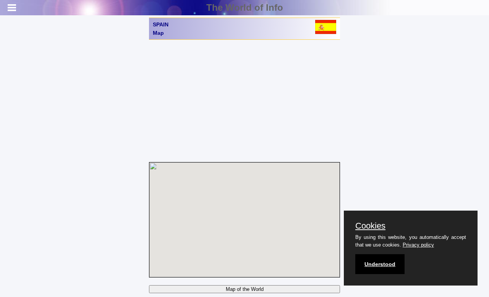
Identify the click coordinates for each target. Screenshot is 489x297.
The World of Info (244, 7)
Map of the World (245, 289)
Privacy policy (418, 245)
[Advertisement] (244, 100)
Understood (379, 264)
